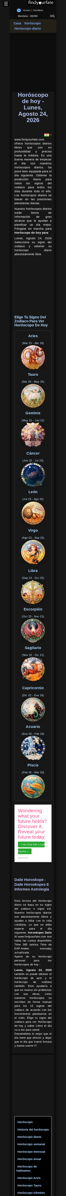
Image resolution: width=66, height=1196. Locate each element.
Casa (17, 23)
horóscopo (32, 23)
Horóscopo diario (27, 28)
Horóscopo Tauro (29, 1185)
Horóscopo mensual (31, 1151)
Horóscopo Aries (29, 1178)
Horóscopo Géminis (31, 1192)
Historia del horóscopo (33, 1129)
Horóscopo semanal (31, 1144)
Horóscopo (25, 1122)
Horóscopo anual (29, 1159)
